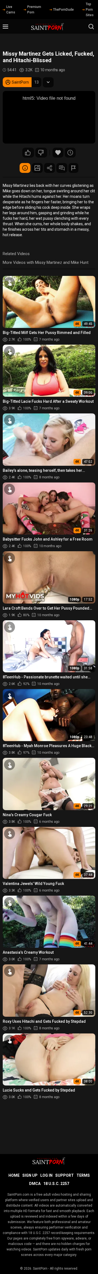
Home (14, 1175)
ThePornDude (63, 10)
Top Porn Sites (90, 9)
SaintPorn (40, 1268)
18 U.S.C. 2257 (56, 1183)
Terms (83, 1175)
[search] (91, 26)
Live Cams (10, 9)
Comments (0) (61, 168)
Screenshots (37, 168)
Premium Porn (34, 9)
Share (49, 168)
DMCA (35, 1183)
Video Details (25, 168)
